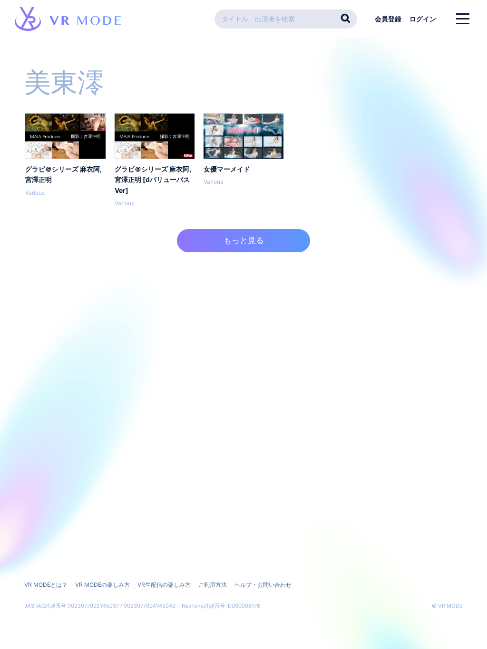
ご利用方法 (212, 584)
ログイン (422, 19)
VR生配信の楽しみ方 (164, 584)
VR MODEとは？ (46, 584)
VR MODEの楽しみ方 (102, 584)
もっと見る (244, 240)
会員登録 (388, 19)
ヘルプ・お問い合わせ (263, 584)
